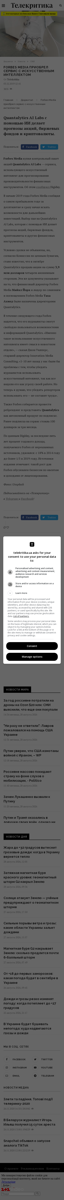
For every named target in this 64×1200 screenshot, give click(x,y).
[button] (32, 593)
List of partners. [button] (21, 616)
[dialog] (32, 600)
